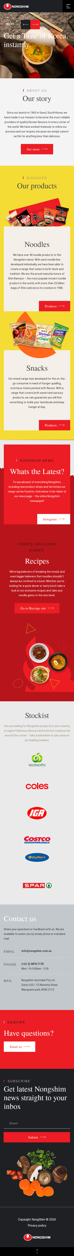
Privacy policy (37, 1225)
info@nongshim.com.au (36, 950)
